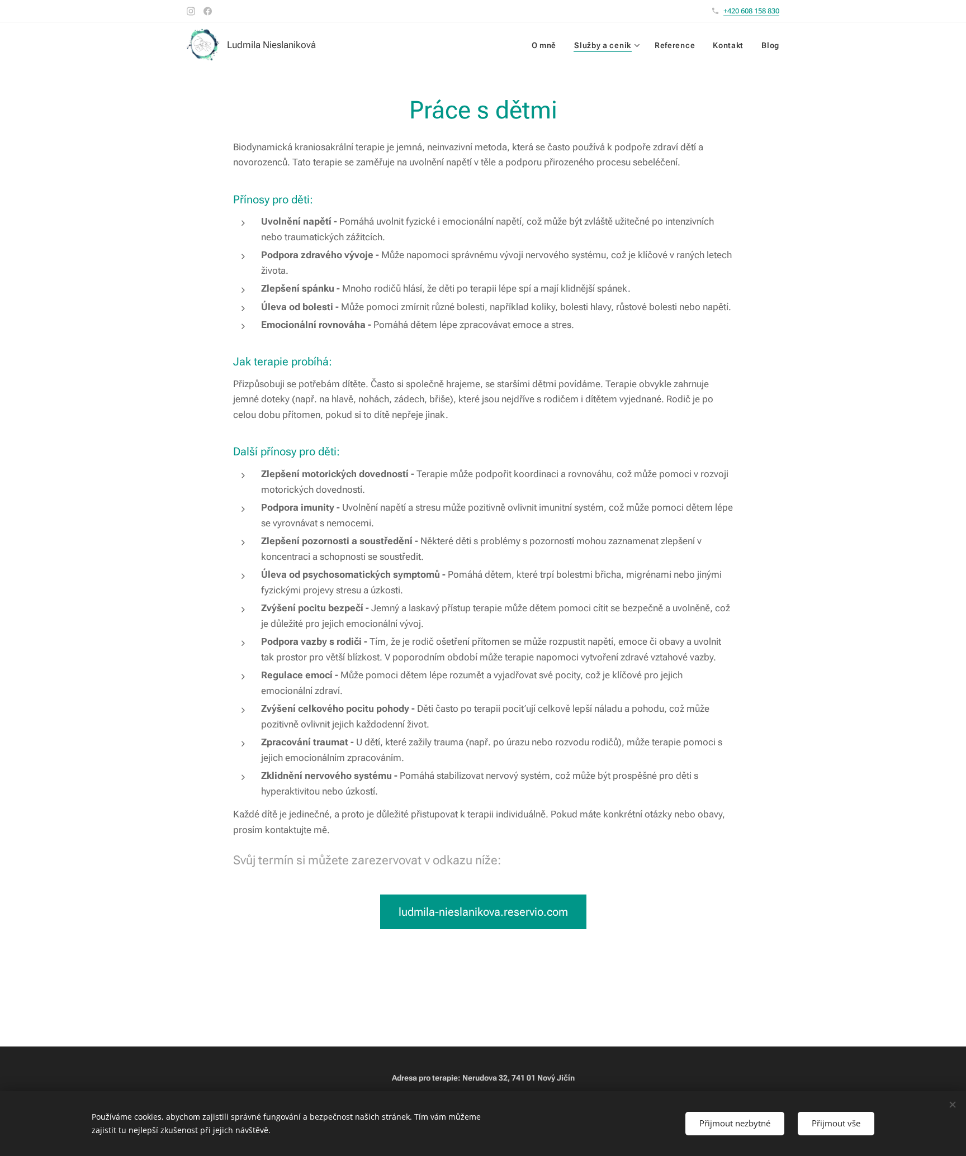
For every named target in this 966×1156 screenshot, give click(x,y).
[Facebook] (208, 11)
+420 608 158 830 (751, 11)
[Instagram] (191, 11)
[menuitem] (547, 45)
